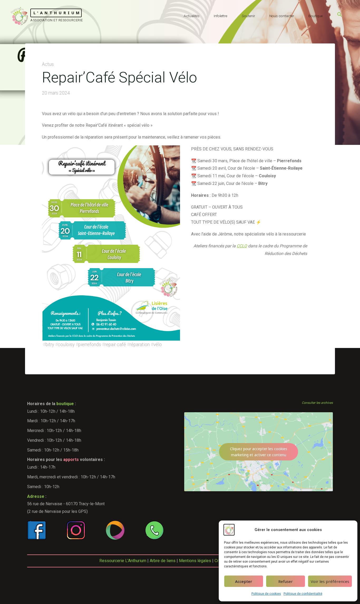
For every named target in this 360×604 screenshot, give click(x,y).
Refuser (285, 581)
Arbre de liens (163, 560)
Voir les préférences (330, 581)
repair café (115, 344)
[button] (339, 16)
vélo (157, 344)
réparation (140, 344)
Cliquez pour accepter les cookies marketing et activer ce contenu (258, 451)
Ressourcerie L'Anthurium (122, 560)
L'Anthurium (57, 12)
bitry (50, 344)
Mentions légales (195, 560)
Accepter (243, 581)
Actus (48, 64)
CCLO (242, 245)
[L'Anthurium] (19, 15)
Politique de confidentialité (303, 594)
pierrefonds (89, 344)
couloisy (66, 344)
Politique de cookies (266, 594)
